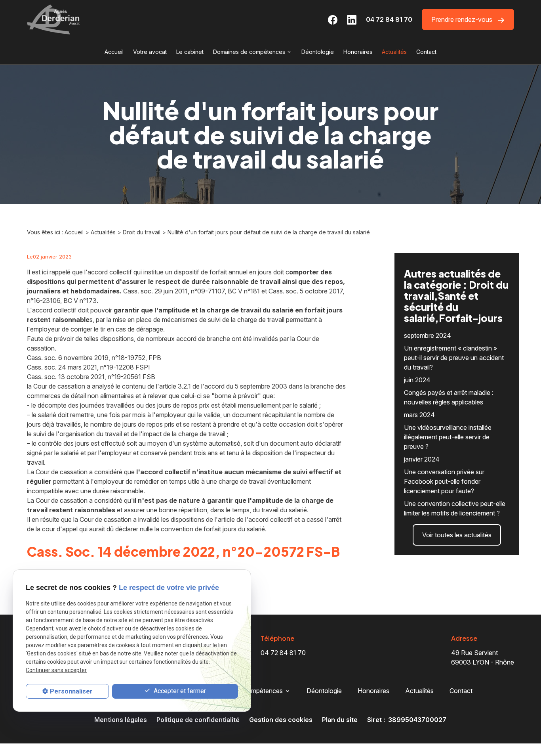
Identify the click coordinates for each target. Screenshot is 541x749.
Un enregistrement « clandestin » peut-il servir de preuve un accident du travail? (454, 357)
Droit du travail (141, 232)
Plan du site (340, 720)
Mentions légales (120, 720)
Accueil (114, 51)
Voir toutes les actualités (456, 535)
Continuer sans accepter (56, 670)
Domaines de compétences (249, 51)
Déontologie (317, 51)
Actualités (394, 51)
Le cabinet (190, 51)
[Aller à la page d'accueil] (53, 19)
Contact (426, 51)
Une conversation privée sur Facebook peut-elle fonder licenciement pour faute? (444, 481)
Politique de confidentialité (198, 720)
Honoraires (357, 51)
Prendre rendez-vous (462, 19)
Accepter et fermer (179, 691)
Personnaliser (71, 691)
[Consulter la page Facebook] (332, 19)
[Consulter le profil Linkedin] (351, 19)
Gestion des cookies (280, 720)
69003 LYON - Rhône (482, 657)
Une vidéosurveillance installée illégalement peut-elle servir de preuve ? (447, 436)
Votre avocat (150, 51)
